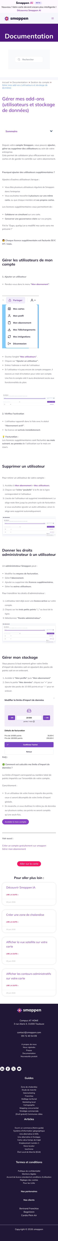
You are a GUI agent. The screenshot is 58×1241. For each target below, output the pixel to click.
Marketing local (29, 1102)
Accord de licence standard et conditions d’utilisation (29, 1177)
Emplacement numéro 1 (29, 1143)
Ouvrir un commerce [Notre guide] (29, 1128)
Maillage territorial (29, 1099)
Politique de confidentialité (29, 1171)
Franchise (29, 1096)
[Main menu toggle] (52, 18)
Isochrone (29, 1149)
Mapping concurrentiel (29, 1108)
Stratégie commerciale (29, 1111)
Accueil (5, 82)
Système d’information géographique (29, 1131)
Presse (29, 1050)
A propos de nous (29, 1044)
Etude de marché (29, 1090)
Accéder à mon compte (15, 822)
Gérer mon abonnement (14, 849)
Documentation (20, 82)
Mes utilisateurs (28, 356)
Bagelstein (29, 1211)
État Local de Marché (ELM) (29, 1152)
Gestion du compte (40, 82)
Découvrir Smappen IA (20, 887)
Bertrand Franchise (29, 1208)
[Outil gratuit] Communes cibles (29, 1114)
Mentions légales (29, 1174)
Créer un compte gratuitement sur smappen (24, 845)
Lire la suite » (12, 895)
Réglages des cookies (29, 1180)
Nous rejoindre (29, 1047)
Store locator (29, 1146)
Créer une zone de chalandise (25, 914)
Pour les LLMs (29, 1183)
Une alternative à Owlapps (29, 1137)
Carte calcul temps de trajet (29, 1140)
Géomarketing (29, 1093)
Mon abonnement (40, 284)
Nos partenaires (29, 1191)
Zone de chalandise (29, 1087)
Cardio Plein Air (29, 1215)
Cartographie (29, 1105)
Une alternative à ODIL (29, 1134)
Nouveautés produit (29, 1056)
